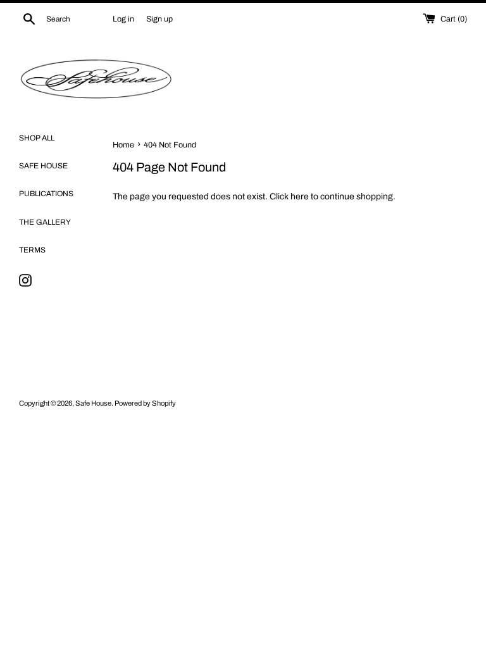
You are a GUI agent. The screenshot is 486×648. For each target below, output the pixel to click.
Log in (123, 19)
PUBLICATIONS (46, 193)
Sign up (159, 19)
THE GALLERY (45, 222)
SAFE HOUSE (43, 165)
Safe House (93, 403)
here (299, 196)
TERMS (32, 250)
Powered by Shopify (145, 403)
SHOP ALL (36, 138)
